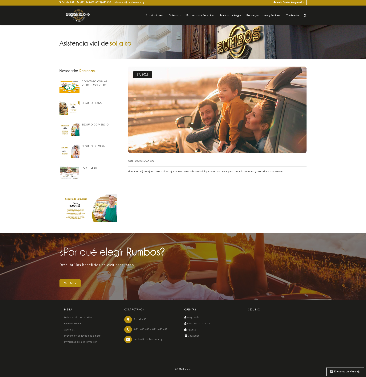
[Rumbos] (78, 15)
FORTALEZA (89, 167)
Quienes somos (72, 323)
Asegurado (192, 317)
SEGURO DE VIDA (93, 146)
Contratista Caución (198, 323)
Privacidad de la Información (80, 342)
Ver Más (70, 283)
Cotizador (193, 335)
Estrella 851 (67, 2)
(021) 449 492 (103, 2)
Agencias (69, 329)
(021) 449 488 (86, 2)
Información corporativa (78, 317)
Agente (191, 329)
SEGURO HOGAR (93, 103)
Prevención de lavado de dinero (82, 335)
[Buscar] (305, 16)
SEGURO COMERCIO (95, 124)
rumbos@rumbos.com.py (130, 2)
